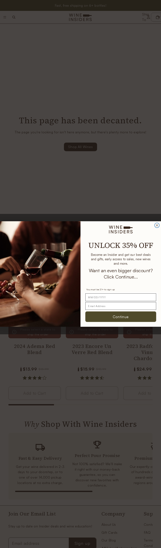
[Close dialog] (157, 225)
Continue (121, 316)
